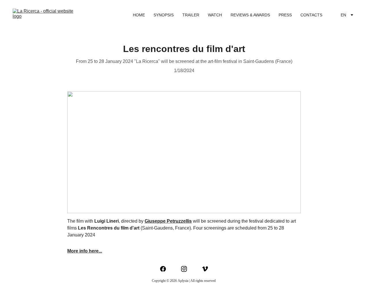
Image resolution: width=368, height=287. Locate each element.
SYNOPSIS (164, 15)
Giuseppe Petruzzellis (168, 221)
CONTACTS (311, 15)
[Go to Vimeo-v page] (205, 269)
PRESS (285, 15)
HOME (139, 15)
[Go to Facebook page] (166, 269)
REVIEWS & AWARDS (250, 15)
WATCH (215, 15)
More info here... (84, 251)
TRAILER (190, 15)
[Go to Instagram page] (187, 269)
